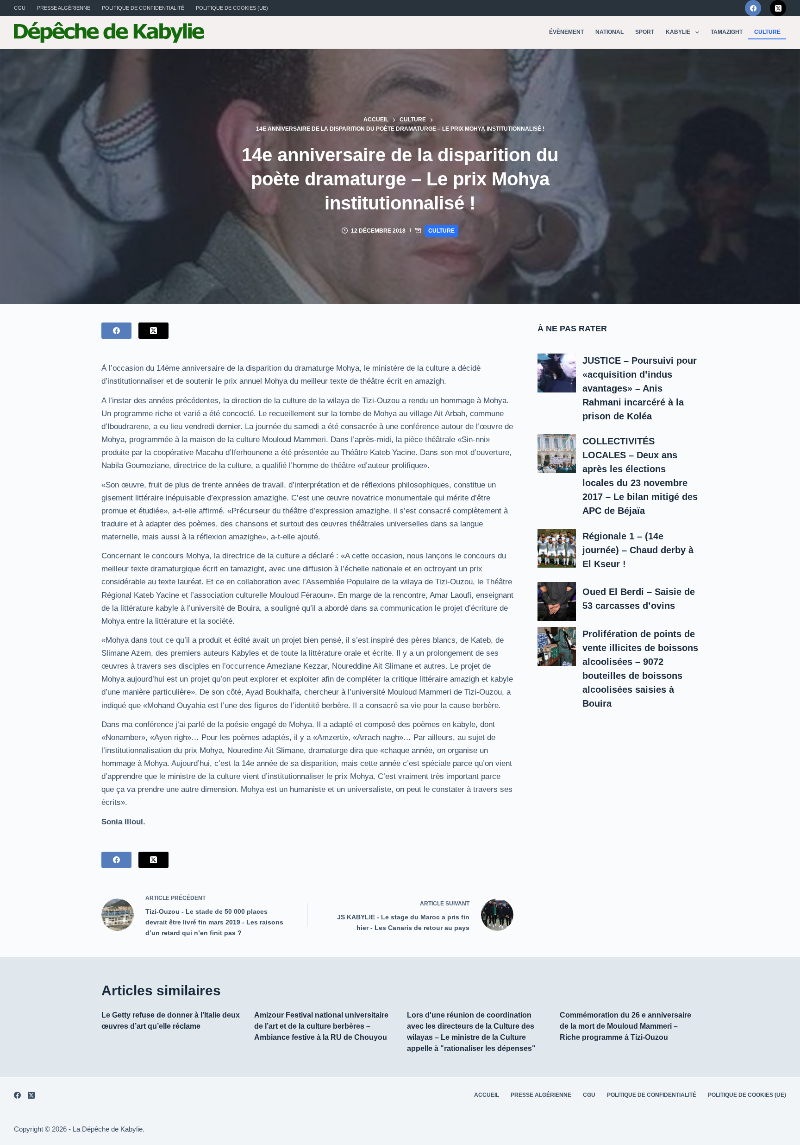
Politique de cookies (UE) (232, 8)
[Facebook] (753, 8)
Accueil (486, 1095)
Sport (644, 32)
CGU (19, 8)
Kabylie (678, 32)
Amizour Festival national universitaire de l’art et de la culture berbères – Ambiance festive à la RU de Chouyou (321, 1026)
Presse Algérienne (63, 8)
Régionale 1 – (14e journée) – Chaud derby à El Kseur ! (638, 550)
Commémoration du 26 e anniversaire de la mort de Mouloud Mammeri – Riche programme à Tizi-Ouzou (625, 1026)
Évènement (566, 32)
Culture (767, 32)
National (609, 32)
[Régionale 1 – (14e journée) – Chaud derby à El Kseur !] (557, 548)
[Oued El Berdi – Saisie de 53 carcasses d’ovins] (557, 601)
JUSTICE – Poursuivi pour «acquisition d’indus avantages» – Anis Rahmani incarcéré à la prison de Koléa (639, 388)
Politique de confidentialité (143, 8)
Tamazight (727, 32)
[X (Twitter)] (778, 8)
